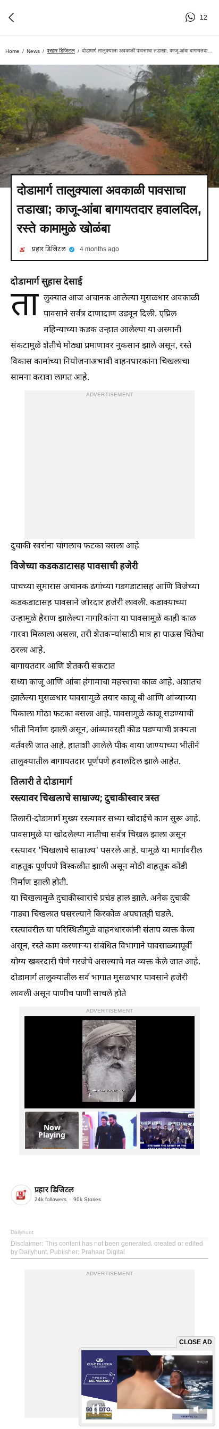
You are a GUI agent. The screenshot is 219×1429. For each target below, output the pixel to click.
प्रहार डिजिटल (61, 51)
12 (192, 17)
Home (12, 51)
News (33, 51)
